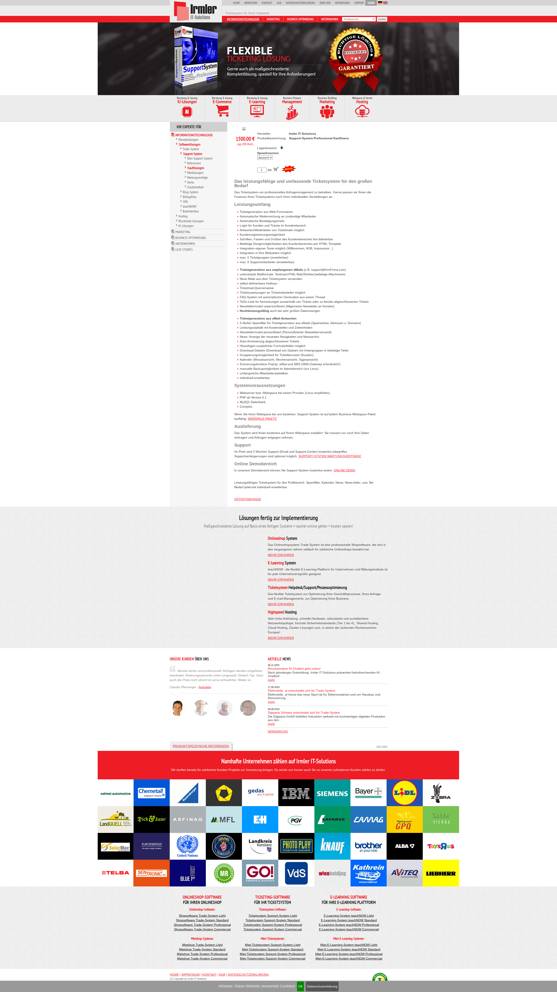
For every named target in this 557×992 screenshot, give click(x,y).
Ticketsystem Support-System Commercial (272, 929)
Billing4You (189, 197)
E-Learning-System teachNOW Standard (349, 920)
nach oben (382, 746)
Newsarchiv (278, 731)
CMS (185, 201)
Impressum (250, 3)
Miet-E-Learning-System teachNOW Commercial (348, 958)
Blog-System (190, 192)
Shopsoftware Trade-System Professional (202, 924)
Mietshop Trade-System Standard (202, 949)
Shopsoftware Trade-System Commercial (202, 929)
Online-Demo (344, 470)
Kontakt (267, 3)
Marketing (273, 19)
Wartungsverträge (197, 177)
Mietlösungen (195, 172)
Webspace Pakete (262, 418)
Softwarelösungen (189, 144)
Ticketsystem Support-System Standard (272, 920)
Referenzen (342, 3)
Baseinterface (191, 211)
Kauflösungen (196, 168)
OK (300, 986)
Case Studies (184, 249)
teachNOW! (189, 206)
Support (359, 3)
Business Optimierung (300, 19)
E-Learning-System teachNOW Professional (349, 924)
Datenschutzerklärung (322, 986)
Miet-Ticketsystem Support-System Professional (272, 954)
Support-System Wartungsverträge (330, 456)
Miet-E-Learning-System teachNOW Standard (348, 949)
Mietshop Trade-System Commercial (202, 958)
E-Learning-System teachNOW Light (349, 915)
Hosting (183, 216)
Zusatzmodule (195, 187)
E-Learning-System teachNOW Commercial (349, 929)
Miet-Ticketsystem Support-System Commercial (272, 958)
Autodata (205, 687)
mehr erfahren (281, 555)
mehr (271, 680)
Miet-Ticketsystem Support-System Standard (272, 949)
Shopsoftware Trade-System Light (202, 915)
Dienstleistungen (188, 139)
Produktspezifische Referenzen (201, 746)
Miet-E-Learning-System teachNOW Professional (349, 954)
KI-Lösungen (186, 226)
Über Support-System (199, 158)
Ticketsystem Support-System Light (272, 915)
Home (236, 3)
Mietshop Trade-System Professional (202, 954)
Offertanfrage (247, 499)
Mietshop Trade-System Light (202, 945)
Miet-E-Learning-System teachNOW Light (348, 945)
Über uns (325, 3)
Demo (190, 182)
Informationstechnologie (243, 19)
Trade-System (191, 149)
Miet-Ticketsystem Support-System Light (272, 945)
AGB (279, 3)
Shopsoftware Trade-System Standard (202, 920)
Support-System (192, 153)
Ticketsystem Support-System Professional (272, 924)
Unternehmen (329, 19)
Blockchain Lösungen (191, 221)
